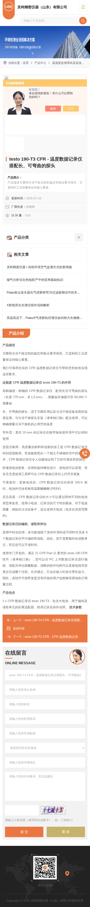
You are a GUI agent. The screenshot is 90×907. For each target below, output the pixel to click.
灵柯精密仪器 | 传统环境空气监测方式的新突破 (39, 267)
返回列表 (19, 628)
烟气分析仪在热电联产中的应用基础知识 (35, 279)
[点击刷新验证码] (53, 810)
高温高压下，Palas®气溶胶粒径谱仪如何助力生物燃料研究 (45, 318)
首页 (26, 62)
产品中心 (40, 62)
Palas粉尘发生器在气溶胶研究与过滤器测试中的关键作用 (45, 292)
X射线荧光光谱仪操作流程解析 (28, 305)
